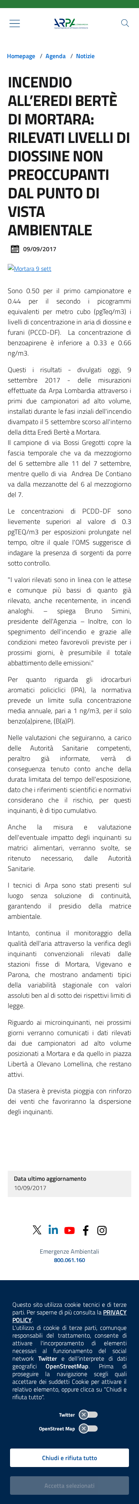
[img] (29, 267)
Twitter (67, 1414)
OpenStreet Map (57, 1428)
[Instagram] (102, 1229)
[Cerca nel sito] (125, 23)
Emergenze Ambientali (69, 1251)
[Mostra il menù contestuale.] (14, 23)
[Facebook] (86, 1229)
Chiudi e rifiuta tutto (69, 1457)
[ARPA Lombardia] (69, 23)
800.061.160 (69, 1260)
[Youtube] (69, 1229)
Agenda (56, 55)
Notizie (85, 55)
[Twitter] (37, 1229)
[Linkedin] (53, 1229)
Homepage (21, 55)
